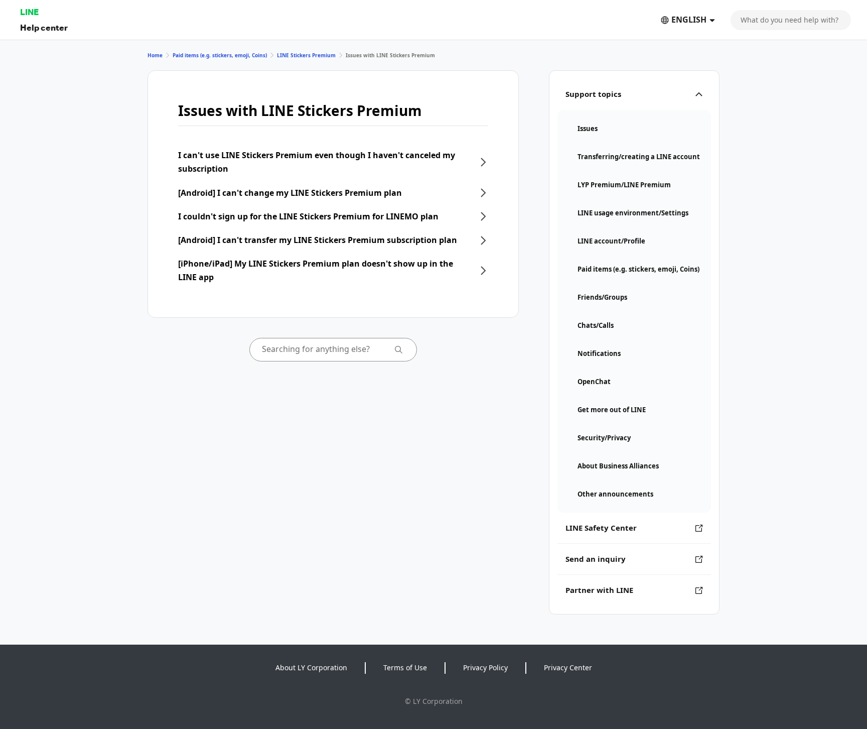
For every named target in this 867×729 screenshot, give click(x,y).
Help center (44, 27)
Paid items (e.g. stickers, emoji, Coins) (220, 55)
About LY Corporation (311, 667)
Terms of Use (405, 667)
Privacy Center (568, 667)
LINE (29, 12)
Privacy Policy (485, 667)
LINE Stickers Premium (306, 55)
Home (155, 55)
